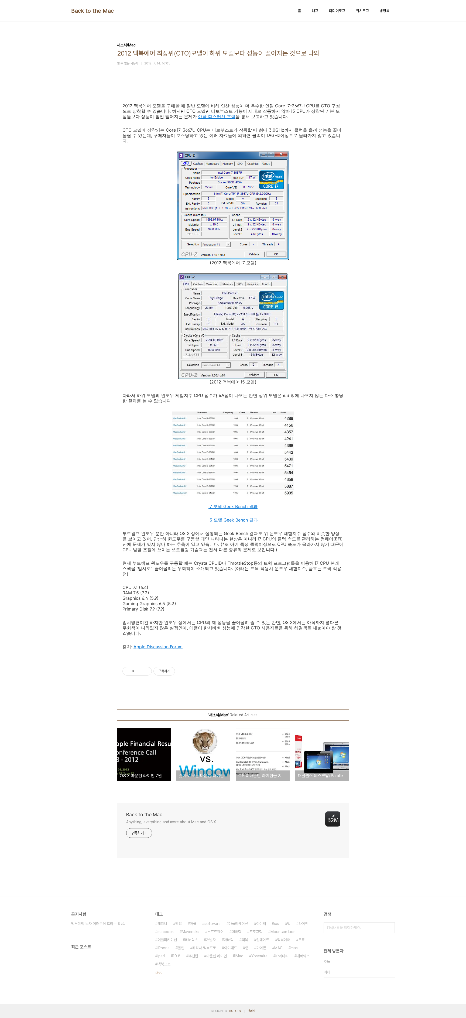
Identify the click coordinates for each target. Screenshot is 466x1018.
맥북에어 (283, 940)
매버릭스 (303, 956)
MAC (278, 948)
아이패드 (230, 948)
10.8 (176, 956)
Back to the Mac (92, 11)
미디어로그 (337, 11)
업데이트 (262, 940)
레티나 (162, 923)
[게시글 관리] (145, 671)
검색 (389, 928)
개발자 (211, 940)
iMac (239, 956)
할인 (181, 948)
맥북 (245, 940)
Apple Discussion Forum (158, 646)
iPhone (163, 948)
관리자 (251, 1011)
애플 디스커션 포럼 (216, 116)
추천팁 (193, 956)
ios (276, 923)
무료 (301, 940)
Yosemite (259, 956)
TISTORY (234, 1011)
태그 (315, 11)
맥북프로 (163, 964)
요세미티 (282, 956)
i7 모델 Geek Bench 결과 (233, 506)
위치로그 (362, 11)
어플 (193, 923)
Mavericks (190, 932)
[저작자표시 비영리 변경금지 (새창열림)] (182, 671)
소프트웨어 (215, 932)
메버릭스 (191, 940)
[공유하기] (139, 671)
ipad (161, 956)
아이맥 (261, 923)
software (212, 923)
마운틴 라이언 (216, 956)
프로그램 (255, 932)
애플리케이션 (238, 923)
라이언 (303, 923)
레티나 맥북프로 (204, 948)
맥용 (178, 923)
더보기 (159, 973)
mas (294, 948)
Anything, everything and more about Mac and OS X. (171, 822)
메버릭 (236, 932)
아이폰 (261, 948)
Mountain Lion (283, 932)
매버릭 (229, 940)
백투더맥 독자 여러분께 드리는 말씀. (98, 923)
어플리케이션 (167, 940)
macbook (165, 932)
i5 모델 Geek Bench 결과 (233, 520)
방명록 (384, 11)
